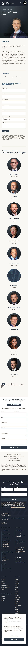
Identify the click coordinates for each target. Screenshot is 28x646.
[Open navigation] (25, 3)
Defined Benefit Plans (20, 541)
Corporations (18, 527)
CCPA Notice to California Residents (18, 507)
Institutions (18, 557)
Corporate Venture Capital (20, 547)
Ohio (16, 607)
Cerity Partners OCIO (19, 559)
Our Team (3, 579)
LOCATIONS (17, 576)
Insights (3, 596)
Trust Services (5, 546)
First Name (3, 487)
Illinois (16, 589)
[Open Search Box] (20, 3)
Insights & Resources (6, 594)
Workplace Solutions (19, 530)
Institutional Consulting (20, 561)
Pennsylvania (17, 611)
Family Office (4, 548)
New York (17, 603)
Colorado (17, 583)
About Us (3, 576)
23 (22, 384)
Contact (3, 589)
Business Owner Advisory (6, 550)
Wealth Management (5, 530)
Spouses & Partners (6, 568)
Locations (3, 581)
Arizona (16, 579)
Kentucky (17, 593)
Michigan (17, 599)
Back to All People (7, 9)
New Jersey (17, 601)
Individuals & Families (6, 527)
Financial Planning (6, 537)
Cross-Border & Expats (7, 570)
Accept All (14, 639)
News (2, 600)
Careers (3, 583)
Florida (16, 585)
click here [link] (18, 454)
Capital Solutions (6, 533)
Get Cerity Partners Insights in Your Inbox (14, 483)
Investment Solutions (7, 531)
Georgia (16, 587)
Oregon (16, 609)
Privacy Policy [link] (17, 460)
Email (2, 492)
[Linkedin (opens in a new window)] (5, 523)
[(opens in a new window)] (2, 523)
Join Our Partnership (5, 585)
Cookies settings (14, 635)
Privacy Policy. (4, 138)
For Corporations (19, 549)
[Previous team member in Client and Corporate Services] (21, 34)
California (17, 581)
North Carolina (18, 605)
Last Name (16, 487)
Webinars (3, 598)
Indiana (16, 591)
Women (4, 564)
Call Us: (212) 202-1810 (14, 404)
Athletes (4, 566)
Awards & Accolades (5, 587)
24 (3, 386)
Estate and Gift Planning (7, 535)
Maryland (17, 595)
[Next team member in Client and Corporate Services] (26, 34)
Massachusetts (18, 597)
